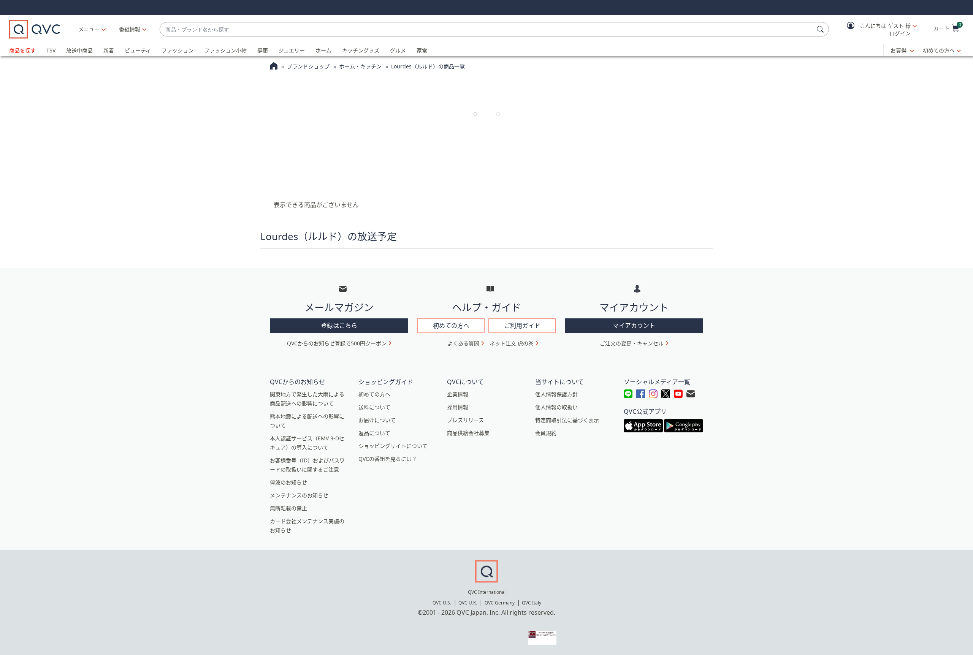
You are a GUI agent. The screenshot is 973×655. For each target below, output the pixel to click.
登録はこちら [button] (339, 325)
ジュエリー (292, 50)
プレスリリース (465, 420)
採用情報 (457, 407)
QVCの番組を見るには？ (387, 458)
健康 (262, 50)
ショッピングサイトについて (393, 445)
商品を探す (22, 50)
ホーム (323, 50)
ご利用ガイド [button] (522, 325)
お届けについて (377, 420)
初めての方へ (939, 50)
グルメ (398, 50)
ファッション (177, 50)
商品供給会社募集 (468, 433)
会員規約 (545, 433)
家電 (422, 50)
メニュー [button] (89, 29)
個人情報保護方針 (556, 394)
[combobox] (486, 29)
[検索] (821, 29)
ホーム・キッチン (360, 66)
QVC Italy (531, 603)
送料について (374, 407)
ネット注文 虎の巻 (512, 343)
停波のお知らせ (288, 482)
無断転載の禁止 (288, 508)
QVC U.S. (442, 603)
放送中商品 (79, 50)
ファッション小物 (225, 50)
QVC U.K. (467, 603)
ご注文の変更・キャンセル (632, 343)
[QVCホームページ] (273, 66)
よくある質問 (463, 343)
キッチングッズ (360, 50)
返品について (374, 433)
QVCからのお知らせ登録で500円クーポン (337, 343)
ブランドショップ (308, 66)
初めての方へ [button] (451, 325)
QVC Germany (500, 603)
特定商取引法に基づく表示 (567, 420)
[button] (876, 29)
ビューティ (138, 50)
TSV (50, 50)
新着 (108, 50)
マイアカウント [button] (634, 325)
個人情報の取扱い (556, 407)
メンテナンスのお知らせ (299, 495)
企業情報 (457, 394)
